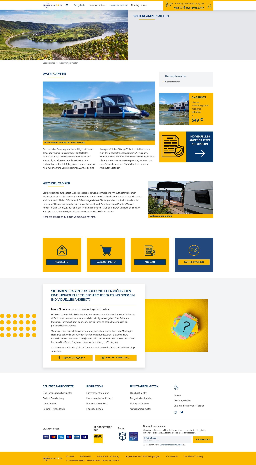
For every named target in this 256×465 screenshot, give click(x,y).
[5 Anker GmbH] (122, 436)
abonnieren (203, 439)
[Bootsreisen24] (52, 458)
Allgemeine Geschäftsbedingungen (142, 456)
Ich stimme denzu (165, 445)
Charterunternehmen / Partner (189, 405)
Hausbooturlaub (94, 409)
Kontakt (177, 395)
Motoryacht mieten (139, 403)
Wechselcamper (172, 82)
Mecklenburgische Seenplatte (57, 393)
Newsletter (62, 262)
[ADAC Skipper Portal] (103, 434)
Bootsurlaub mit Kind (96, 403)
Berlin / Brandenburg (53, 398)
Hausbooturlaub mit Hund (99, 398)
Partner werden (194, 262)
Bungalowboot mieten (141, 398)
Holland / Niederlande (54, 409)
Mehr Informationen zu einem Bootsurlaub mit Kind (69, 217)
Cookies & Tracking (193, 456)
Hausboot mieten (97, 5)
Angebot (150, 262)
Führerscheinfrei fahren (97, 393)
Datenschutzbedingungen (171, 445)
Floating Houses (139, 5)
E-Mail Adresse (150, 438)
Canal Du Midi (49, 403)
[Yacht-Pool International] (133, 436)
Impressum (172, 456)
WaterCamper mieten (140, 409)
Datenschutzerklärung (108, 456)
